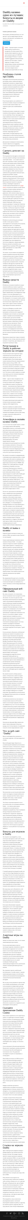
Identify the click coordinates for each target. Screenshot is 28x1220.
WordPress (14, 1218)
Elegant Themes (14, 1216)
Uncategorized (18, 24)
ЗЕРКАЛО (6, 43)
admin (5, 24)
